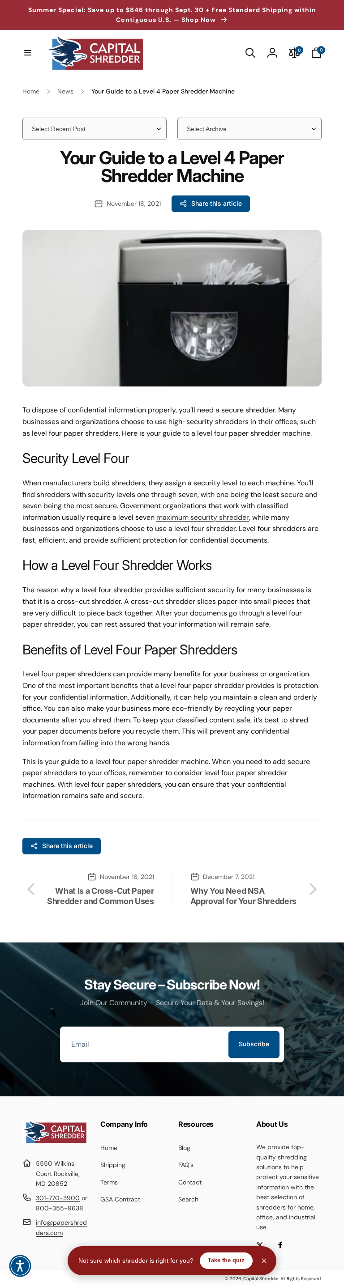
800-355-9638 (59, 1208)
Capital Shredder (261, 1279)
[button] (28, 53)
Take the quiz (226, 1260)
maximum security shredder (202, 517)
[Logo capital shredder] (55, 1141)
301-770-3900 (58, 1198)
